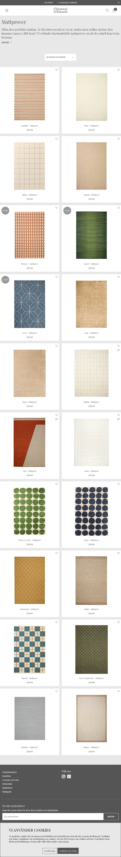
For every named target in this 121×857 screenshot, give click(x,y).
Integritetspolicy (9, 772)
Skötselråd (7, 784)
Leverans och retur (10, 780)
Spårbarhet (7, 788)
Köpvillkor (6, 776)
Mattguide (6, 792)
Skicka (111, 816)
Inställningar (49, 851)
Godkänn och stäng (68, 850)
